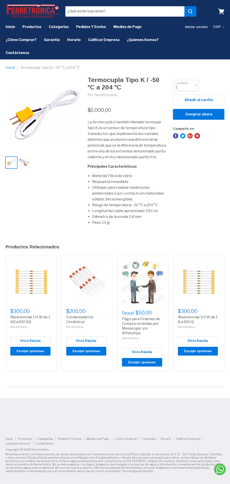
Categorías (59, 27)
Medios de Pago (127, 27)
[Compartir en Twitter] (183, 136)
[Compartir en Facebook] (175, 136)
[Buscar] (190, 11)
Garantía (52, 40)
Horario (74, 40)
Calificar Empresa (103, 40)
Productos (31, 27)
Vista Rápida (30, 341)
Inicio (10, 27)
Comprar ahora (198, 114)
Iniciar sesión (196, 27)
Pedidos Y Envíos (91, 27)
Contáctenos (17, 53)
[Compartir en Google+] (190, 136)
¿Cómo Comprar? (21, 40)
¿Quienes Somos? (143, 40)
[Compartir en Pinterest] (197, 136)
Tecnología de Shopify (137, 471)
